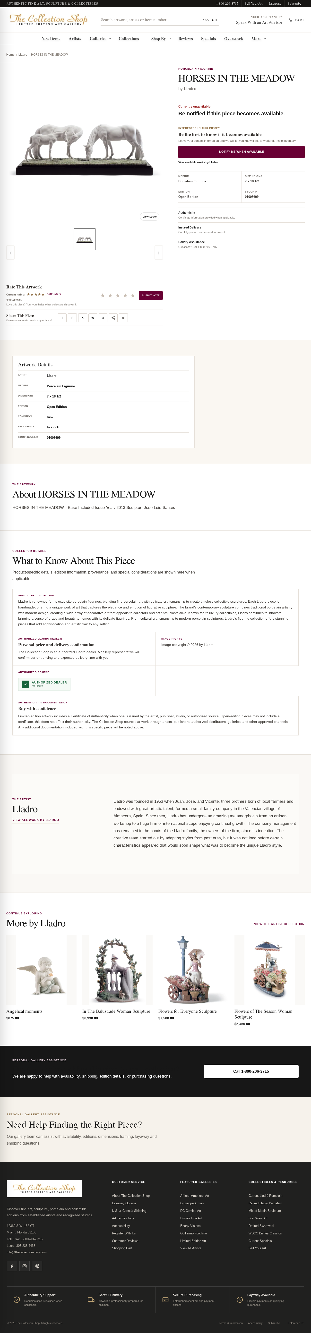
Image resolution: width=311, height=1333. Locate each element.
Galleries (98, 38)
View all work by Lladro (35, 820)
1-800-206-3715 (227, 3)
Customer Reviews (125, 1241)
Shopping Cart (122, 1248)
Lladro (22, 54)
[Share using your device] (113, 317)
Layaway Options (124, 1203)
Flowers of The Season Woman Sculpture (263, 1014)
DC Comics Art (190, 1211)
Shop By (158, 38)
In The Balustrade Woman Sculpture (116, 1011)
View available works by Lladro (198, 162)
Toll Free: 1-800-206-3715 (25, 1239)
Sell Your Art (254, 3)
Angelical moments (24, 1011)
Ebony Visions (190, 1226)
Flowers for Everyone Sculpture (187, 1011)
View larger (150, 216)
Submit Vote (151, 295)
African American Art (194, 1196)
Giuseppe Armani (192, 1203)
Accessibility (121, 1226)
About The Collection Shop (131, 1196)
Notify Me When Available (241, 151)
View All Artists (190, 1248)
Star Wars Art (258, 1218)
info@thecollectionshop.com (27, 1252)
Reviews (185, 38)
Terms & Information (231, 1323)
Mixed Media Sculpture (265, 1211)
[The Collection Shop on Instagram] (24, 1266)
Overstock (233, 38)
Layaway (275, 3)
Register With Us (124, 1233)
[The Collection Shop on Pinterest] (37, 1266)
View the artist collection (279, 924)
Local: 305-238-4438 (21, 1246)
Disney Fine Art (191, 1218)
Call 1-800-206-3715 (251, 1071)
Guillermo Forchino (193, 1233)
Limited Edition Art (193, 1241)
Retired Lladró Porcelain (265, 1203)
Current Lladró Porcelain (265, 1196)
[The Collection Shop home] (49, 20)
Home (10, 54)
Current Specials (260, 1241)
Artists (75, 38)
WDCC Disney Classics (265, 1233)
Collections (129, 38)
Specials (208, 38)
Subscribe (294, 3)
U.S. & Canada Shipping (129, 1211)
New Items (51, 38)
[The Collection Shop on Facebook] (12, 1266)
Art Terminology (123, 1218)
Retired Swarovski (261, 1226)
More (256, 38)
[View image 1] (84, 239)
